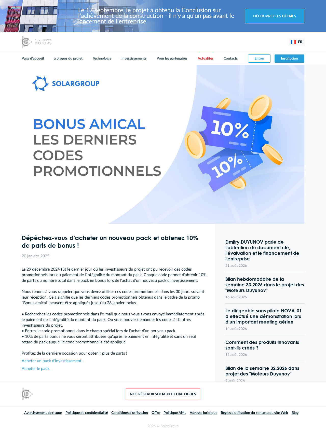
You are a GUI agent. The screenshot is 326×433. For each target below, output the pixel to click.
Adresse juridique (203, 413)
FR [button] (299, 42)
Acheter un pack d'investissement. (52, 361)
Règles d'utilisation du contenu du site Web (254, 413)
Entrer (259, 58)
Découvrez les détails (274, 16)
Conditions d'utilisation (129, 413)
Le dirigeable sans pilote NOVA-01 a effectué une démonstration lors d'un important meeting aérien (263, 316)
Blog (295, 413)
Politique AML (175, 413)
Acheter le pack (35, 369)
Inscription (289, 58)
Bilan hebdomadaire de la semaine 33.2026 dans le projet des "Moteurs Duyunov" (264, 284)
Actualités (205, 58)
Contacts (231, 58)
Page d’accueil (33, 58)
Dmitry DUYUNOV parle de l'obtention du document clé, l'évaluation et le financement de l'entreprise (262, 250)
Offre (156, 413)
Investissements (133, 58)
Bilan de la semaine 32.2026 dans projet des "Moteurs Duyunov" (262, 370)
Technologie (102, 58)
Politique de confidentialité (86, 413)
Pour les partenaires (172, 58)
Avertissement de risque (43, 413)
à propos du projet (68, 58)
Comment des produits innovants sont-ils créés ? (262, 345)
